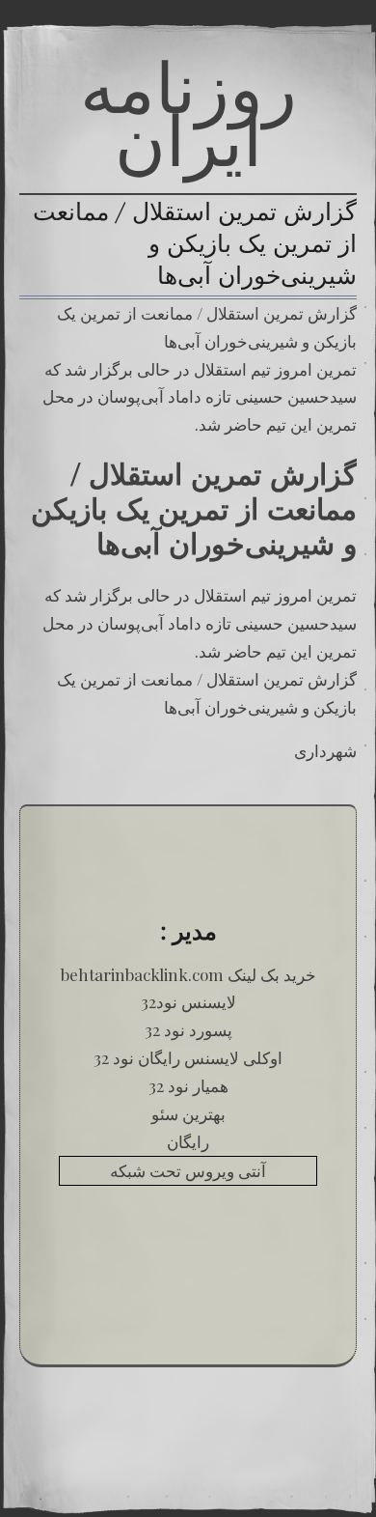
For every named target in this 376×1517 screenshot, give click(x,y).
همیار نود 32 (188, 1085)
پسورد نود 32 (188, 1029)
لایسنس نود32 (188, 1001)
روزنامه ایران (188, 113)
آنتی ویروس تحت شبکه (188, 1170)
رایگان (188, 1141)
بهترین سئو (188, 1113)
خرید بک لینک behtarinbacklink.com (188, 974)
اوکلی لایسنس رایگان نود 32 (188, 1057)
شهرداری (325, 750)
